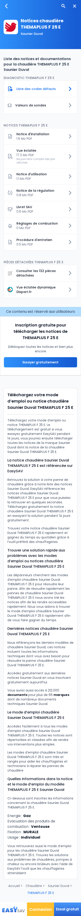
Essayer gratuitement (40, 362)
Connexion (40, 909)
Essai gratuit (67, 909)
